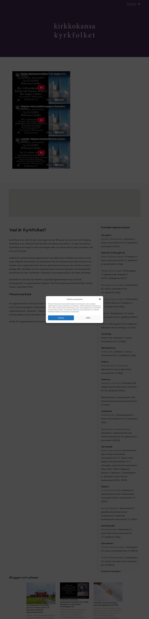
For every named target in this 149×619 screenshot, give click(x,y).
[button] (100, 299)
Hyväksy (61, 318)
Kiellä (88, 318)
